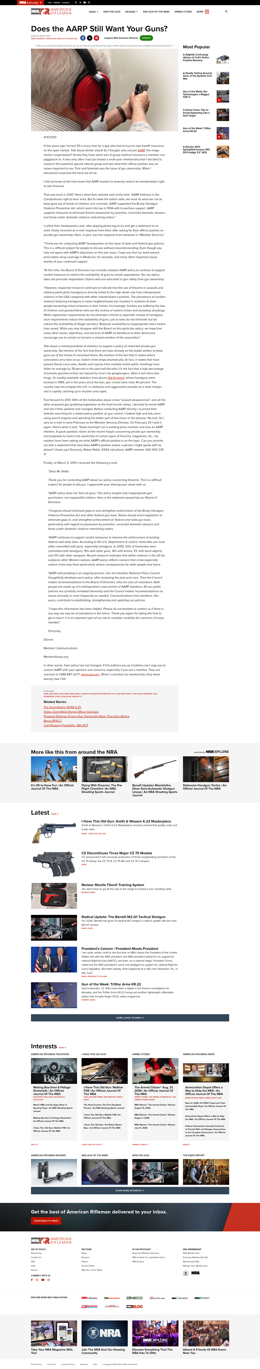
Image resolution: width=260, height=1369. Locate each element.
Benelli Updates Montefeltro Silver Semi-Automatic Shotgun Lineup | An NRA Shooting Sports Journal (154, 790)
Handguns (51, 38)
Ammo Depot (211, 1097)
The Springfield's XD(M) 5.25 (62, 707)
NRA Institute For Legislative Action (148, 1257)
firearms (147, 693)
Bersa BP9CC (53, 720)
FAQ (33, 1261)
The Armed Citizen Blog (160, 1097)
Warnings (84, 1364)
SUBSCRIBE (46, 1220)
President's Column (97, 976)
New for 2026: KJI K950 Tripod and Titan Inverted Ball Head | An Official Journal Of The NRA (205, 1106)
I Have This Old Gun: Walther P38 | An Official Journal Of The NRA (51, 1129)
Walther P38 (109, 1097)
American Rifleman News (199, 1054)
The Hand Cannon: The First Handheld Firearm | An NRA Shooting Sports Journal (104, 1106)
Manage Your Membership (195, 1265)
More (53, 814)
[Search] (226, 11)
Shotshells (59, 1097)
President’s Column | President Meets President (120, 948)
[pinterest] (96, 36)
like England (116, 377)
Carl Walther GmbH (93, 1097)
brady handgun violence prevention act (95, 693)
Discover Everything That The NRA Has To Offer (152, 1351)
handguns (66, 696)
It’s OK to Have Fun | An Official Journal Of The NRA (52, 787)
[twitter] (89, 36)
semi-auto (77, 696)
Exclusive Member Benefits (195, 1257)
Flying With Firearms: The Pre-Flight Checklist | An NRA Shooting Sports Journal (102, 788)
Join (50, 2)
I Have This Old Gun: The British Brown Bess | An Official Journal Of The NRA (103, 1126)
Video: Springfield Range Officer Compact (71, 711)
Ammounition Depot (194, 1097)
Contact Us (36, 1257)
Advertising (36, 1253)
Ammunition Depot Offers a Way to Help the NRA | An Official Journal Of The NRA (204, 1090)
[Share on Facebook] (83, 36)
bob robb (69, 693)
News (92, 12)
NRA (220, 1097)
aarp (46, 693)
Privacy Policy (36, 1364)
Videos (85, 1261)
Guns (90, 928)
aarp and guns (56, 693)
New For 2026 (112, 11)
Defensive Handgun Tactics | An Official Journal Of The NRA (205, 787)
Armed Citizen (183, 11)
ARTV (33, 1144)
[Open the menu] (207, 11)
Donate (65, 2)
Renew (57, 2)
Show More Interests (146, 1190)
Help (33, 1265)
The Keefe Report (194, 1155)
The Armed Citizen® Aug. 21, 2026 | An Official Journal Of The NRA (154, 1090)
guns (57, 696)
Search (34, 1270)
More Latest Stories (142, 1017)
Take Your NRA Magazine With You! (52, 1351)
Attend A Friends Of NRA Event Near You (204, 1351)
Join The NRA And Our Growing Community (103, 1351)
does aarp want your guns (129, 693)
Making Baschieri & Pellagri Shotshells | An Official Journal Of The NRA (52, 1090)
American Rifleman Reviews (48, 1155)
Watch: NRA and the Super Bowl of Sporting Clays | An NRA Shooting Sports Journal (53, 1108)
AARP (141, 150)
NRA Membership (191, 1253)
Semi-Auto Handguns (67, 38)
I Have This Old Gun (97, 833)
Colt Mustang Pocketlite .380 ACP (66, 725)
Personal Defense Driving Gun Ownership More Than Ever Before (87, 716)
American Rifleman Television (50, 1054)
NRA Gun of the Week (156, 11)
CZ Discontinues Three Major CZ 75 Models (117, 853)
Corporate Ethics (68, 1364)
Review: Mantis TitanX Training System (113, 885)
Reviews (130, 12)
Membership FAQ (191, 1261)
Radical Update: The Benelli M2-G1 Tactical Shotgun (124, 917)
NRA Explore (138, 1261)
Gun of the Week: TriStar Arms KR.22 (111, 984)
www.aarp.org (90, 674)
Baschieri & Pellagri (43, 1097)
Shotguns (38, 1099)
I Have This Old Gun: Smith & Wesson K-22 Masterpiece (126, 821)
